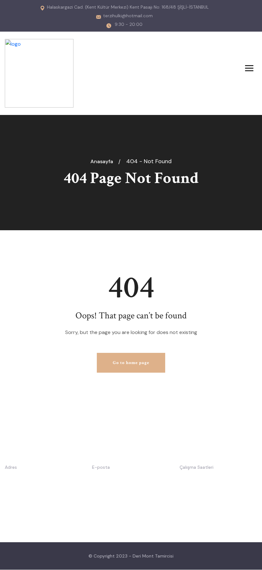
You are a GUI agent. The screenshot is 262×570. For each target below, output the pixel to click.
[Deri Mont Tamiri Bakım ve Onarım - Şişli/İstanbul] (39, 72)
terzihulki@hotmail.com (128, 16)
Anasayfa (103, 161)
